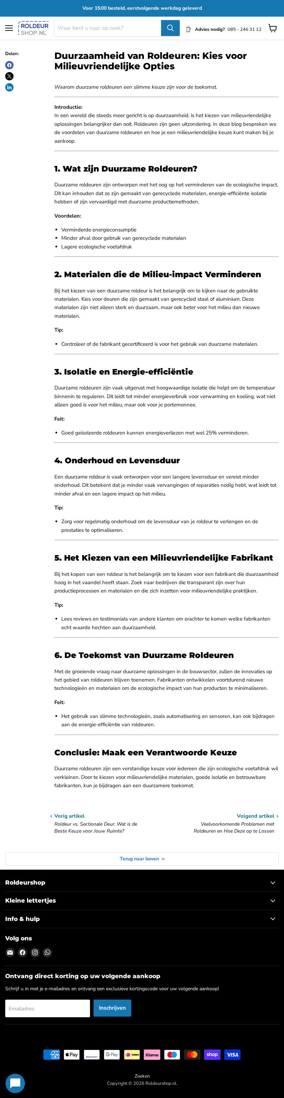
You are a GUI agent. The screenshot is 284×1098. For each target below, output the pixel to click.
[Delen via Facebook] (9, 65)
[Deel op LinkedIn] (9, 87)
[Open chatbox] (15, 1083)
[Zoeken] (170, 28)
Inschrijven (112, 1008)
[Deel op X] (9, 76)
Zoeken (142, 1076)
